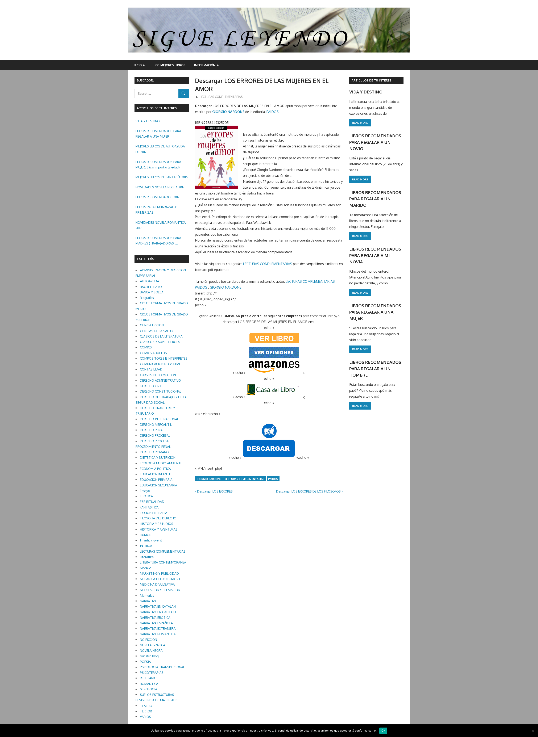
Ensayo (145, 491)
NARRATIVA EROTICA (155, 618)
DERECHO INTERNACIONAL (159, 419)
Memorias (147, 596)
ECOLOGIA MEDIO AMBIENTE (161, 463)
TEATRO (146, 706)
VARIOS (145, 717)
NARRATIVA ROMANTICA (158, 634)
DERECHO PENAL (152, 430)
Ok (383, 730)
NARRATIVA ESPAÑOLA (156, 623)
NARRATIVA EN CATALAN (158, 606)
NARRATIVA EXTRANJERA (158, 629)
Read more (360, 122)
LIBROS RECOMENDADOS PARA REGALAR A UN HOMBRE (375, 368)
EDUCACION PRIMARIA (156, 480)
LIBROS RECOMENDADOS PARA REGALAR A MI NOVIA (375, 255)
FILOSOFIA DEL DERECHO (158, 518)
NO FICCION (148, 640)
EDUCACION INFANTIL (155, 474)
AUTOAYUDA (149, 281)
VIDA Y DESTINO (148, 121)
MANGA (145, 568)
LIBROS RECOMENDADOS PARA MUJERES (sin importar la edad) (158, 164)
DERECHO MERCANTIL (156, 425)
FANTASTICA (149, 507)
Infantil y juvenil (151, 540)
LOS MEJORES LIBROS (169, 65)
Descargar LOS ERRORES (215, 491)
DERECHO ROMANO (154, 452)
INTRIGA (146, 546)
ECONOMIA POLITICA (155, 469)
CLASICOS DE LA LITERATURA (161, 336)
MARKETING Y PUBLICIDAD (159, 573)
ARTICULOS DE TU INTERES (372, 80)
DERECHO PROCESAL (155, 435)
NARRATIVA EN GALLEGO (158, 612)
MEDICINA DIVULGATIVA (157, 584)
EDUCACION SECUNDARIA (158, 485)
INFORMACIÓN (204, 65)
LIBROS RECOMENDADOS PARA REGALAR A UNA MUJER (158, 133)
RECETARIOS (149, 678)
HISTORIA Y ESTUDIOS (156, 524)
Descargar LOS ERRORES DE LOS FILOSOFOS (308, 491)
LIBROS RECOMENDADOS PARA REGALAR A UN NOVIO (375, 142)
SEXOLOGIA (148, 689)
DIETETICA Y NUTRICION (157, 458)
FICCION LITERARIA (153, 513)
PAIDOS (272, 112)
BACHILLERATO (151, 287)
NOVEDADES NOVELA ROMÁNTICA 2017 (161, 225)
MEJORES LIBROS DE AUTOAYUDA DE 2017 (160, 149)
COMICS (146, 347)
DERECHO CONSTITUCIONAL (160, 391)
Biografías (147, 298)
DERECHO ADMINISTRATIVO (160, 380)
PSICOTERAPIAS (152, 673)
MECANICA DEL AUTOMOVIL (160, 579)
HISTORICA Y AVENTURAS (159, 529)
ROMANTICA (149, 684)
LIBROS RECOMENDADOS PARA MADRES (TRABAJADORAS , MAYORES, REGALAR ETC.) (158, 241)
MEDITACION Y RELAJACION (160, 590)
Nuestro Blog (149, 656)
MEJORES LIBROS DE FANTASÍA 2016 (162, 177)
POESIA (145, 662)
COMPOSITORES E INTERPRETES (163, 358)
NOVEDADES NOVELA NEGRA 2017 (160, 187)
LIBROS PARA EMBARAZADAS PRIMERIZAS (157, 209)
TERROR (146, 711)
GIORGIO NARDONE (228, 112)
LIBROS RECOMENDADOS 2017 (157, 197)
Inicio (137, 65)
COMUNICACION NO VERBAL (160, 364)
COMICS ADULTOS (153, 353)
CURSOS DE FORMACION (158, 375)
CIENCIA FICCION (152, 325)
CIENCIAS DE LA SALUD (156, 331)
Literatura (147, 557)
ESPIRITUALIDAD (152, 502)
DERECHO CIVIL (151, 386)
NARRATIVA (148, 601)
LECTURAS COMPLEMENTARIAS (221, 97)
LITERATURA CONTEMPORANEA (163, 562)
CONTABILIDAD (151, 369)
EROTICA (146, 496)
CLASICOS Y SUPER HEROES (160, 342)
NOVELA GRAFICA (152, 645)
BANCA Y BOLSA (152, 292)
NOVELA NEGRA (151, 651)
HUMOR (145, 535)
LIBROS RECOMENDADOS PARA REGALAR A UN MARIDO (375, 199)
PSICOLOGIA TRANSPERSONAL (162, 667)
